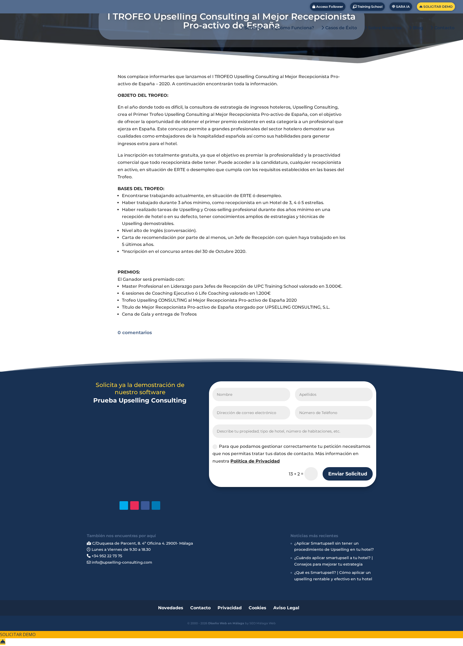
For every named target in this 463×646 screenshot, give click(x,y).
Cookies (257, 607)
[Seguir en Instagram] (134, 505)
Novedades (170, 607)
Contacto (443, 27)
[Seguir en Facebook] (145, 505)
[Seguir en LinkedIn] (156, 505)
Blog (417, 27)
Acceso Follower (329, 7)
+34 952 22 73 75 (106, 555)
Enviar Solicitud (347, 474)
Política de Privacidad (255, 461)
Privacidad (230, 607)
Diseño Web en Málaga (226, 623)
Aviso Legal (286, 607)
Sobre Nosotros (384, 27)
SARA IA (402, 7)
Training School (369, 7)
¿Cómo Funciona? (294, 27)
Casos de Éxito (340, 27)
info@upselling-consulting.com (121, 562)
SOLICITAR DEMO (438, 7)
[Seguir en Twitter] (124, 505)
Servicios (253, 27)
